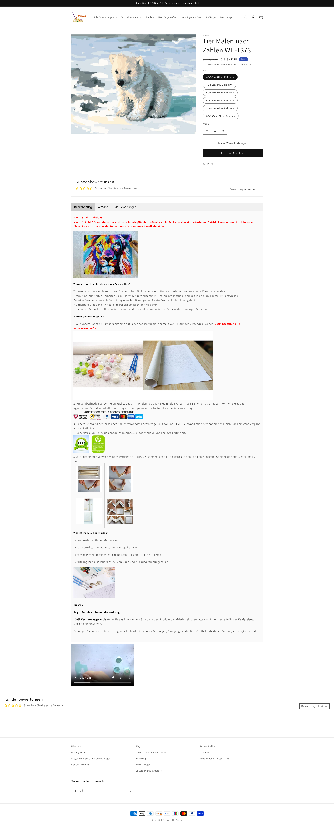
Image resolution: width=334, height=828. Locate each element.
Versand (218, 64)
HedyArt (161, 820)
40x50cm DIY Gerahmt (219, 84)
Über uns (76, 746)
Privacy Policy (78, 752)
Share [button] (210, 163)
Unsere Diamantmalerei (149, 770)
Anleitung (141, 758)
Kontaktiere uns (80, 764)
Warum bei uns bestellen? (214, 758)
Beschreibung (83, 207)
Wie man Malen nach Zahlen (151, 752)
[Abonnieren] (130, 791)
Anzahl (206, 123)
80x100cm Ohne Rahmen (220, 116)
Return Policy (207, 746)
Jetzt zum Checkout (233, 153)
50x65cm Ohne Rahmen (220, 92)
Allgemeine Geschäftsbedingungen (91, 758)
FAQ (138, 746)
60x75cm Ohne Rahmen (220, 100)
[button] (105, 17)
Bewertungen (143, 764)
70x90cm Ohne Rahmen (220, 108)
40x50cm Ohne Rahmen (220, 77)
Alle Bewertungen (125, 207)
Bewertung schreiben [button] (243, 189)
